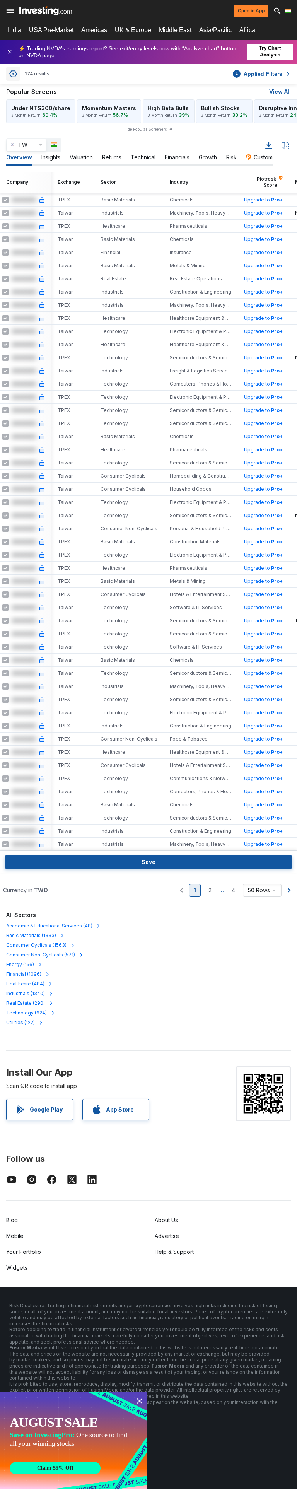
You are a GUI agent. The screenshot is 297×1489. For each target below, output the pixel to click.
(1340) (25, 993)
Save (148, 862)
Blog (12, 1220)
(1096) (23, 974)
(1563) (36, 945)
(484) (25, 984)
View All (280, 91)
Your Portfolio (23, 1251)
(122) (20, 1022)
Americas (94, 30)
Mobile (15, 1236)
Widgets (16, 1267)
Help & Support (174, 1251)
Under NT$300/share (40, 108)
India (14, 30)
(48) (49, 926)
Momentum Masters (109, 108)
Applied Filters (259, 74)
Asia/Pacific (215, 30)
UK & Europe (133, 30)
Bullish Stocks (220, 108)
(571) (40, 955)
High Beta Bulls (168, 108)
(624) (26, 1013)
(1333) (31, 935)
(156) (20, 964)
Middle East (175, 30)
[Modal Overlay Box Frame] (73, 1440)
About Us (166, 1220)
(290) (25, 1003)
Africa (247, 30)
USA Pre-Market (51, 30)
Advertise (167, 1236)
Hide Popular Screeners (145, 129)
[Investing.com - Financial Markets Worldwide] (45, 10)
